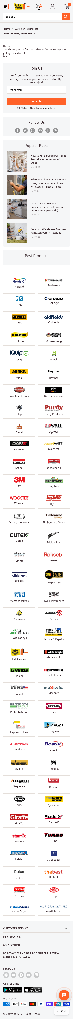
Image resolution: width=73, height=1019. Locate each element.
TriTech (19, 693)
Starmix (19, 841)
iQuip (19, 359)
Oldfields (53, 322)
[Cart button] (67, 6)
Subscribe (36, 101)
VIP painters (54, 582)
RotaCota (19, 749)
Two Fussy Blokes (54, 600)
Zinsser (54, 618)
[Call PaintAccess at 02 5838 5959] (38, 6)
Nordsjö (19, 286)
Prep (54, 896)
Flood (19, 432)
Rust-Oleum (54, 675)
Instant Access (19, 911)
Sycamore (54, 805)
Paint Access (32, 1013)
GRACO (54, 303)
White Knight (54, 657)
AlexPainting (53, 911)
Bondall (53, 786)
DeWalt (19, 323)
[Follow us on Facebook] (17, 130)
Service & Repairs (54, 639)
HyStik (54, 504)
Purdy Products (54, 414)
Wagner (19, 768)
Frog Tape (54, 485)
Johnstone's (54, 467)
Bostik (53, 750)
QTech (54, 359)
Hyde (54, 712)
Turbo (53, 840)
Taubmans (54, 285)
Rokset (54, 560)
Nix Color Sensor (53, 395)
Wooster (19, 503)
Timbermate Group (54, 522)
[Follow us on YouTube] (40, 130)
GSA (19, 805)
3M (19, 485)
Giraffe (19, 823)
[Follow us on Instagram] (32, 130)
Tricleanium (54, 542)
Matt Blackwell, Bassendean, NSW (21, 33)
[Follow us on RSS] (55, 130)
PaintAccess (19, 659)
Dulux (19, 877)
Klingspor (19, 618)
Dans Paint (19, 449)
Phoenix (54, 768)
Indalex (19, 859)
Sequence (19, 786)
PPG (19, 304)
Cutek (19, 540)
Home (7, 28)
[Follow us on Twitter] (25, 130)
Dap (19, 414)
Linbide (19, 675)
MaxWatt (53, 448)
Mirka (19, 377)
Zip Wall (54, 432)
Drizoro (19, 896)
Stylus (19, 560)
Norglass (54, 731)
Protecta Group (19, 712)
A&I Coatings (19, 637)
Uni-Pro (19, 341)
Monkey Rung (54, 341)
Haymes (53, 377)
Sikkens (19, 580)
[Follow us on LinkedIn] (48, 130)
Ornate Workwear (19, 522)
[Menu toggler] (6, 6)
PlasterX (54, 822)
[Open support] (64, 995)
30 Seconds (53, 859)
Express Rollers (19, 732)
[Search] (66, 16)
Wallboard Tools (19, 395)
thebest (53, 877)
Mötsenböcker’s (19, 600)
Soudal (19, 467)
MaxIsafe (53, 692)
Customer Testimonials (26, 28)
